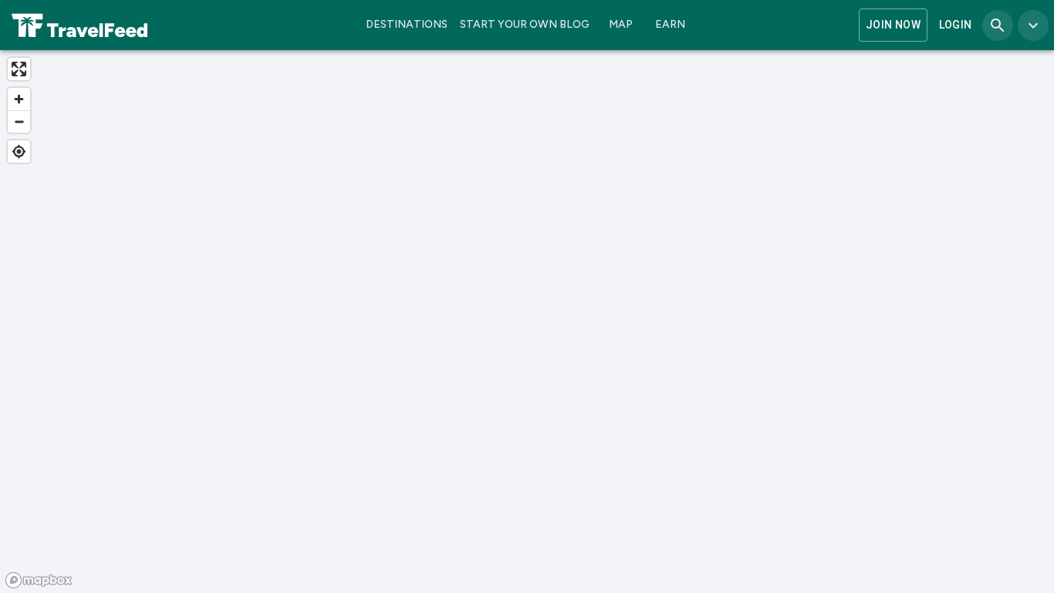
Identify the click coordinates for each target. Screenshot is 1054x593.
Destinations (407, 24)
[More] (1033, 25)
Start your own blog (524, 24)
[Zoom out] (19, 121)
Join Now (893, 25)
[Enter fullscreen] (19, 69)
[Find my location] (19, 151)
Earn (670, 24)
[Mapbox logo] (39, 580)
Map (621, 24)
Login (955, 25)
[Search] (997, 25)
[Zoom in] (19, 99)
